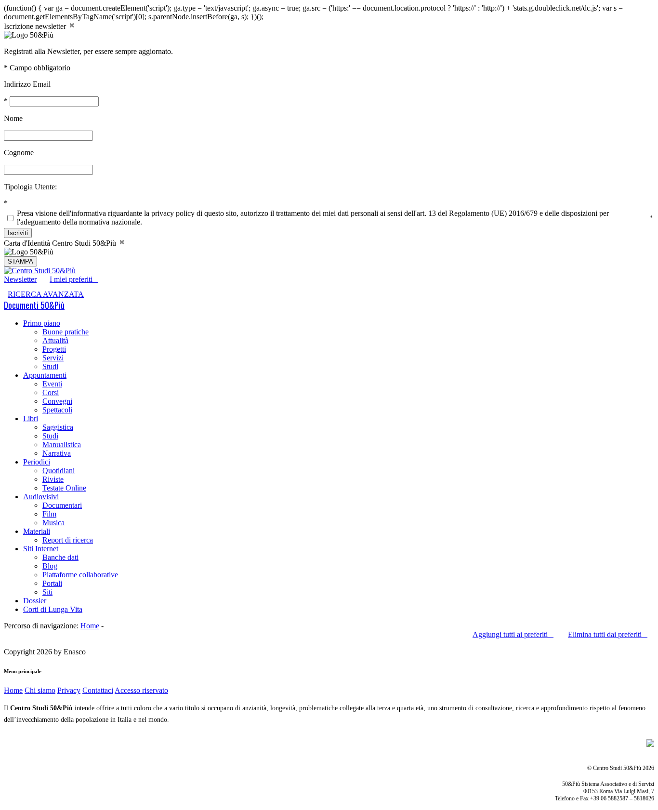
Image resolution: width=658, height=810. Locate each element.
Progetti (54, 349)
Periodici (36, 462)
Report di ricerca (67, 540)
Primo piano (41, 323)
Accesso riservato (141, 690)
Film (49, 514)
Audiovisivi (41, 496)
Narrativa (56, 453)
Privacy (68, 690)
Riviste (53, 479)
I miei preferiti (74, 279)
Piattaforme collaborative (80, 575)
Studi (50, 366)
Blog (49, 566)
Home (89, 626)
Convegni (57, 401)
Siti (47, 592)
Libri (30, 418)
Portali (52, 583)
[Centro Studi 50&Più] (40, 270)
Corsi (50, 392)
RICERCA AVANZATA (46, 294)
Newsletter (20, 279)
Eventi (52, 384)
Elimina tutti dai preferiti (607, 634)
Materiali (36, 531)
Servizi (53, 358)
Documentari (62, 505)
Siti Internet (40, 548)
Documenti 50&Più (34, 305)
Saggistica (57, 427)
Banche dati (60, 557)
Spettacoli (57, 410)
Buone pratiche (65, 332)
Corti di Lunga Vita (52, 609)
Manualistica (61, 444)
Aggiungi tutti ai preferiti (513, 634)
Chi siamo (40, 690)
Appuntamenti (44, 375)
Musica (53, 522)
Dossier (34, 601)
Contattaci (97, 690)
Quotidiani (58, 470)
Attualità (55, 340)
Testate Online (64, 488)
